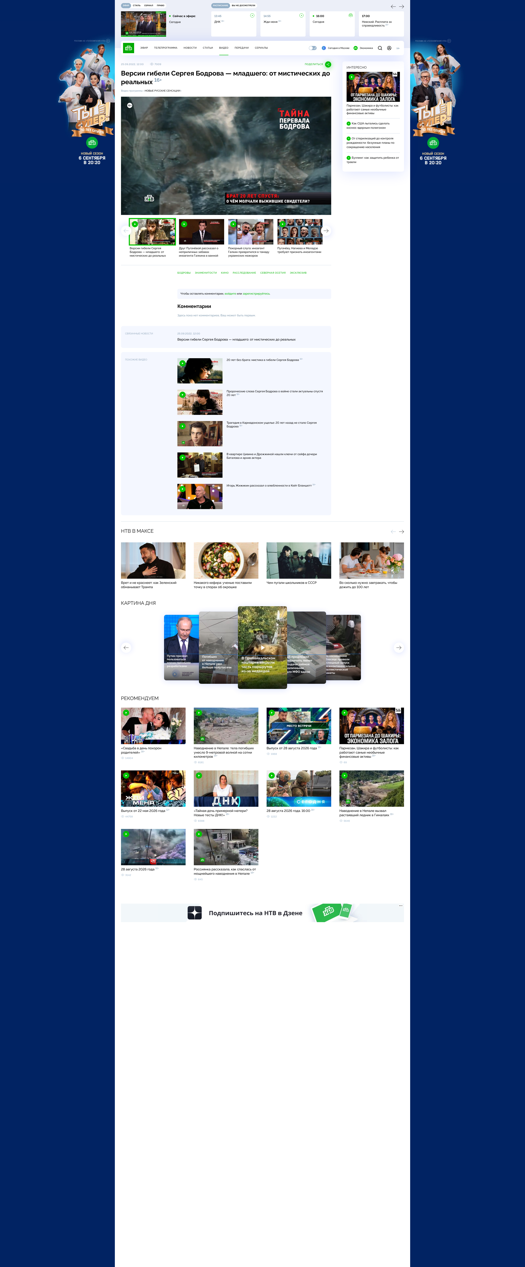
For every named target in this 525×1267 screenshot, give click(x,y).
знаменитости (206, 272)
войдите (230, 293)
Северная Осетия (273, 272)
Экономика (366, 48)
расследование (244, 272)
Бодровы (184, 272)
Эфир (144, 47)
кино (225, 272)
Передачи (242, 47)
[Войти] (389, 48)
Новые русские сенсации (162, 90)
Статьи (208, 47)
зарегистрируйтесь (256, 293)
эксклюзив (298, 272)
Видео (223, 47)
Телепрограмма (165, 47)
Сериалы (261, 47)
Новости (190, 47)
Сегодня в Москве (338, 48)
